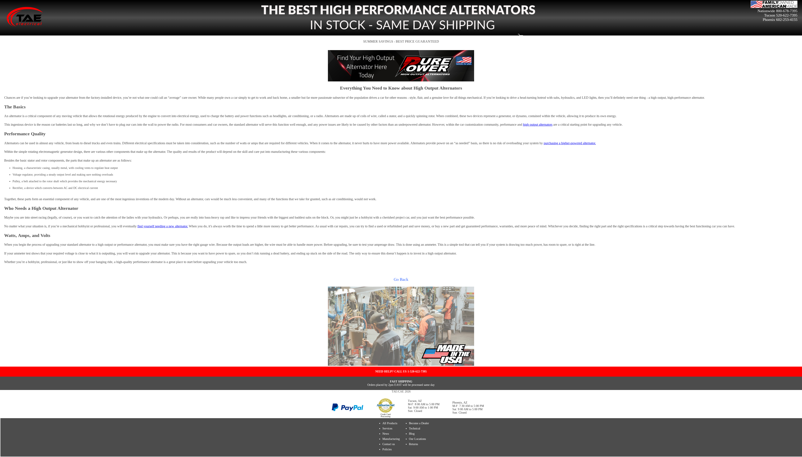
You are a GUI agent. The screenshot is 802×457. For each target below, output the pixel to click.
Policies (387, 449)
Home (511, 36)
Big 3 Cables (336, 36)
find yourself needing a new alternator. (162, 226)
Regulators (430, 36)
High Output (318, 36)
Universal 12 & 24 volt (406, 36)
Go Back (401, 279)
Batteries (475, 36)
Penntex (352, 36)
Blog (412, 433)
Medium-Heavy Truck (453, 36)
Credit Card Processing (386, 415)
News (385, 433)
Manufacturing (391, 439)
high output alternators (537, 124)
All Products (389, 423)
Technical (414, 428)
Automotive (300, 36)
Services (387, 428)
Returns (413, 444)
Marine (365, 36)
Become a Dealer (494, 36)
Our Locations (417, 439)
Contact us (388, 444)
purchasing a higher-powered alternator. (570, 143)
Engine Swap (381, 36)
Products (284, 36)
